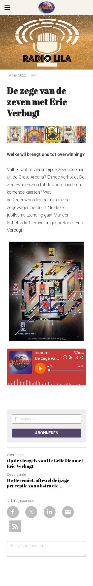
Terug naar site (21, 501)
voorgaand (15, 455)
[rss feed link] (15, 526)
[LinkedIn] (50, 512)
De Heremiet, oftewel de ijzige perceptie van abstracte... (38, 483)
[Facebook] (13, 512)
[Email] (68, 512)
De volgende (16, 474)
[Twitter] (31, 512)
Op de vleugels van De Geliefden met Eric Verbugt (45, 463)
